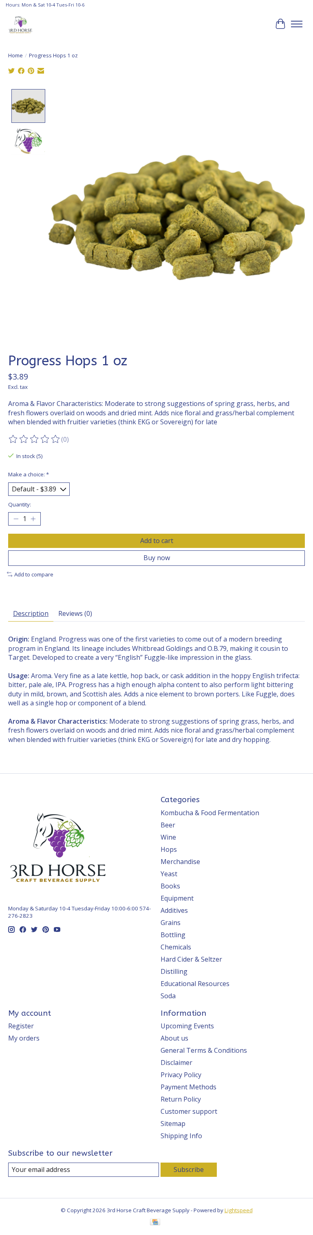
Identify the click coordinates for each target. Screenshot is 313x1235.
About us (174, 1038)
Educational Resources (195, 983)
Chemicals (176, 947)
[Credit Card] (155, 1223)
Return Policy (181, 1099)
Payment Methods (188, 1086)
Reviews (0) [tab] (75, 613)
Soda (168, 995)
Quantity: (19, 504)
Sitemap (173, 1123)
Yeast (169, 873)
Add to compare (33, 574)
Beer (168, 824)
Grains (171, 922)
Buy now (156, 557)
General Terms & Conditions (204, 1050)
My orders (24, 1038)
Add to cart (156, 540)
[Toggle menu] (297, 24)
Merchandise (180, 861)
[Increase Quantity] (33, 519)
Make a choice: (28, 474)
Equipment (177, 898)
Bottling (173, 934)
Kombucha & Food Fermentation (210, 812)
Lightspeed (239, 1210)
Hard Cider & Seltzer (191, 959)
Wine (168, 837)
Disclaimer (176, 1062)
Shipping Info (181, 1135)
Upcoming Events (187, 1025)
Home (15, 55)
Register (21, 1025)
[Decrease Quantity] (16, 519)
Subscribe (189, 1169)
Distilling (174, 971)
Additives (174, 910)
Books (170, 886)
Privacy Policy (181, 1074)
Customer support (189, 1111)
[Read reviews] (34, 439)
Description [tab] (30, 613)
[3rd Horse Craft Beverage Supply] (20, 24)
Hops (169, 849)
